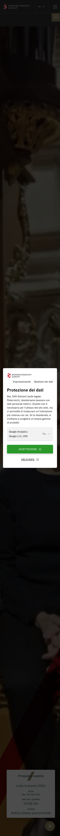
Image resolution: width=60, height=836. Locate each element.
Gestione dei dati (43, 381)
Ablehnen (28, 459)
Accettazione (28, 449)
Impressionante (22, 381)
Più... (45, 433)
